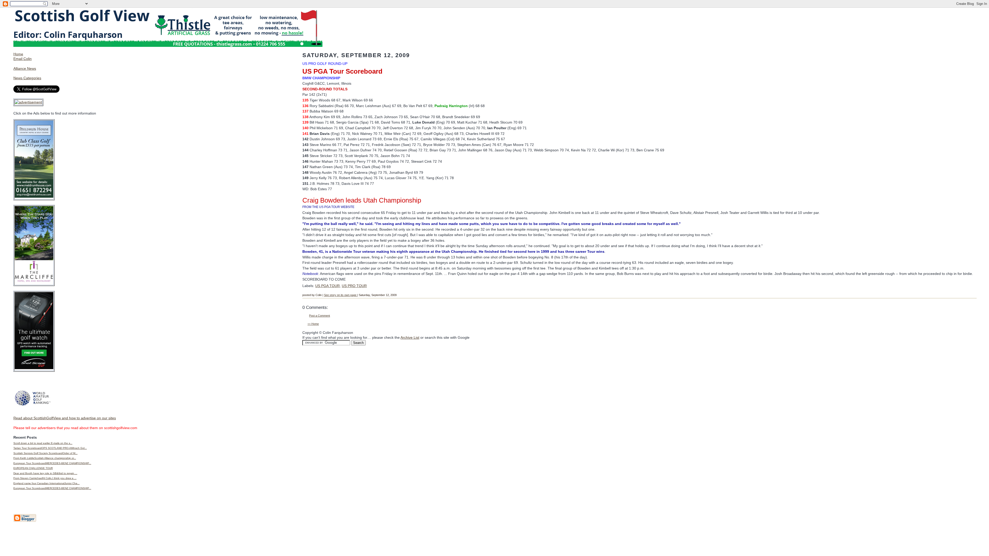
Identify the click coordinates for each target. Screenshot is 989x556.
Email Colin (22, 59)
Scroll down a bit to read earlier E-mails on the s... (42, 443)
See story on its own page (340, 295)
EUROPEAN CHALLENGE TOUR (33, 468)
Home (18, 54)
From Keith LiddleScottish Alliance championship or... (44, 458)
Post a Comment (319, 315)
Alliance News (24, 68)
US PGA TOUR (327, 286)
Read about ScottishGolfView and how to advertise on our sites (64, 418)
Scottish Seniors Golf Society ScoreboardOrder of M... (45, 453)
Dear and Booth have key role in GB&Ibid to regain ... (45, 473)
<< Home (313, 323)
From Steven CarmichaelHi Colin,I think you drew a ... (44, 478)
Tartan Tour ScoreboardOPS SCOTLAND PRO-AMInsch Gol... (50, 448)
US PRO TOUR (354, 286)
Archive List (409, 337)
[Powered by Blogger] (24, 521)
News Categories (27, 78)
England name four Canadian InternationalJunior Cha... (46, 483)
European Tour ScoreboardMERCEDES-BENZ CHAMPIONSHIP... (52, 463)
